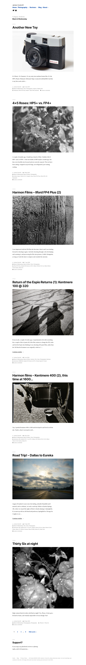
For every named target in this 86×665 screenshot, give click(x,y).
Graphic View (30, 176)
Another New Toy (25, 27)
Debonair (16, 90)
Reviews (33, 7)
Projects (35, 88)
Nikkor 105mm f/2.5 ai (39, 266)
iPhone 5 (42, 623)
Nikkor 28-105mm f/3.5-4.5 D (39, 439)
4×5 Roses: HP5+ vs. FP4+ (31, 103)
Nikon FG (21, 267)
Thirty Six (46, 623)
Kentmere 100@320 (18, 361)
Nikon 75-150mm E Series (22, 529)
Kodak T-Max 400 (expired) (32, 90)
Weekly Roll (40, 88)
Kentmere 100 (17, 527)
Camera (32, 359)
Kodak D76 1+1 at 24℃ (26, 527)
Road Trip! (42, 529)
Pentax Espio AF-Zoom (41, 361)
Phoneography (27, 623)
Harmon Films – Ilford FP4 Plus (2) (36, 192)
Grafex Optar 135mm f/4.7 (20, 176)
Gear (25, 88)
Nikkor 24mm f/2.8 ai (37, 527)
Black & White (27, 174)
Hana (27, 525)
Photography (22, 7)
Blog (40, 7)
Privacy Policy (24, 658)
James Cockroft (18, 5)
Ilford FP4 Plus (22, 90)
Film (36, 359)
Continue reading (18, 352)
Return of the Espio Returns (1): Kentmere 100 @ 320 (42, 284)
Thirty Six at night (25, 544)
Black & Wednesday (18, 88)
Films (32, 264)
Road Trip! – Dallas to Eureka (32, 455)
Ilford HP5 (43, 176)
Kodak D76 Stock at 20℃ (27, 266)
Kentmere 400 (17, 439)
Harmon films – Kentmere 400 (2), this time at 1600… (40, 377)
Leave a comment (46, 90)
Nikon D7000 (31, 529)
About (45, 7)
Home (14, 7)
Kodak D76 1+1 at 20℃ (26, 439)
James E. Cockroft (45, 658)
